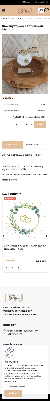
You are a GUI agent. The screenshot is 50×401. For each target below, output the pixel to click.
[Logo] (25, 10)
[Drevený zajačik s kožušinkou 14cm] (25, 64)
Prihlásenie (26, 2)
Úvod (4, 18)
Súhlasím (13, 393)
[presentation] (3, 236)
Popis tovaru (12, 144)
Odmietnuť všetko (16, 386)
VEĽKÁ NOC (17, 18)
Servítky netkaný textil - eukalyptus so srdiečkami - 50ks (25, 247)
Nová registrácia (41, 2)
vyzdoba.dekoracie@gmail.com (22, 330)
